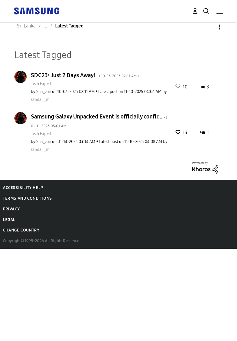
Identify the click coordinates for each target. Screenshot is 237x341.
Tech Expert (41, 83)
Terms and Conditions (27, 198)
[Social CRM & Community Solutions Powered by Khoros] (205, 167)
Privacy (11, 209)
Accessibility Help (23, 187)
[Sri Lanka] (36, 10)
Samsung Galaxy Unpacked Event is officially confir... (99, 120)
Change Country (21, 230)
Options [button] (209, 27)
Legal (9, 219)
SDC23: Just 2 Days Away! (85, 75)
